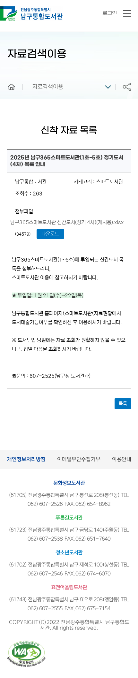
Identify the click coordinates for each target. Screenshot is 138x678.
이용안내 (121, 459)
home (6, 77)
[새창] (26, 643)
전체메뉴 (127, 14)
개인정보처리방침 (26, 459)
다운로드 (50, 234)
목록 (123, 403)
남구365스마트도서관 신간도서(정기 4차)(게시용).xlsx (67, 222)
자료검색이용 (47, 87)
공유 (127, 86)
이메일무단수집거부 (78, 459)
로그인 (109, 13)
